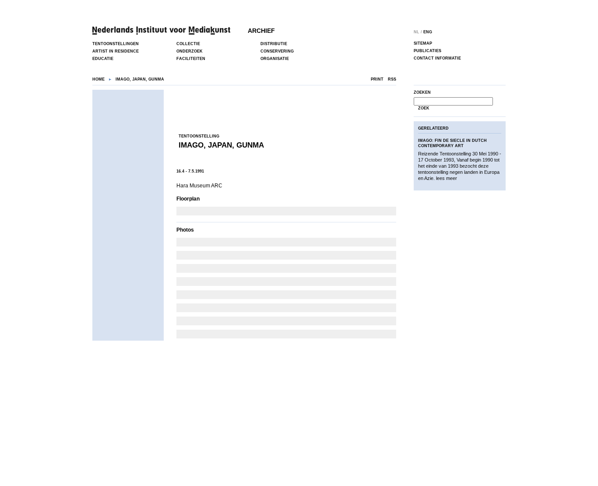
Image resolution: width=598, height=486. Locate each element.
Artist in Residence (115, 51)
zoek (423, 108)
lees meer (446, 178)
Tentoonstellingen (115, 44)
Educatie (102, 58)
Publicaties (427, 51)
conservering (277, 51)
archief (261, 30)
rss (392, 79)
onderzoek (189, 51)
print (377, 79)
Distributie (273, 44)
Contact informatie (437, 58)
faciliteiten (190, 58)
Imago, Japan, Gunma (221, 145)
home (98, 79)
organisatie (274, 58)
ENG (427, 32)
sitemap (423, 43)
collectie (188, 44)
